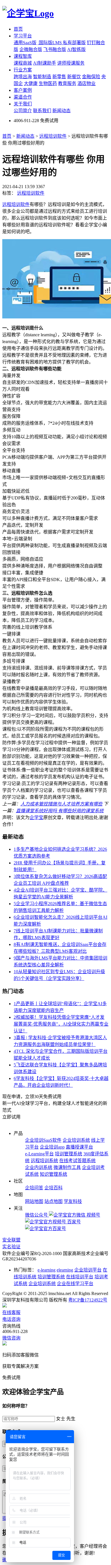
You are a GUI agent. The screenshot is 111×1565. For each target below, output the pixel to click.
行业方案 (23, 69)
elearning (65, 1270)
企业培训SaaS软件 (43, 1140)
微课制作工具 (67, 1167)
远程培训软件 (53, 136)
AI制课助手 (44, 63)
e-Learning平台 (39, 1153)
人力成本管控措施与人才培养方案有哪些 (61, 803)
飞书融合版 (54, 49)
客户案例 (23, 90)
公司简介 (23, 110)
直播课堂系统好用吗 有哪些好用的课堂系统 (60, 810)
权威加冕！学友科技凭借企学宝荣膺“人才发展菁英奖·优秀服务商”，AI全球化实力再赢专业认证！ (61, 1024)
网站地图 (34, 1201)
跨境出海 (23, 76)
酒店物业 (86, 83)
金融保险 (91, 76)
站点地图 (53, 1201)
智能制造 (42, 76)
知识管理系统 (53, 1174)
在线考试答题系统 (77, 1160)
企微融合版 (30, 49)
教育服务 (67, 83)
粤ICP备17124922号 (87, 1300)
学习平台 (23, 35)
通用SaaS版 (25, 42)
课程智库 (23, 56)
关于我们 (23, 103)
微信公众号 (37, 1215)
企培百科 (53, 1187)
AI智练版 (76, 49)
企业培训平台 (88, 1270)
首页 (18, 29)
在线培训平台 (79, 1276)
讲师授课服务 (71, 63)
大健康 (31, 83)
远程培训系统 (44, 1160)
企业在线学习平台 (75, 1283)
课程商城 (23, 63)
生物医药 (48, 83)
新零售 (59, 76)
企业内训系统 (38, 1167)
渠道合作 (23, 97)
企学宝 (36, 817)
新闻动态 (61, 110)
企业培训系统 (76, 1140)
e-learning (47, 1270)
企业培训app (52, 1147)
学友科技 (73, 1201)
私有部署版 (74, 42)
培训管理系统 (68, 1153)
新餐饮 (74, 76)
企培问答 (34, 1187)
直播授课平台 (79, 1147)
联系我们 (42, 110)
